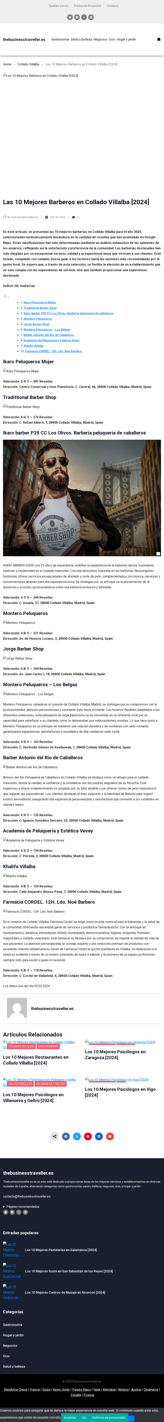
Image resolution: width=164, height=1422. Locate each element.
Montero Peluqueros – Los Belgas (47, 329)
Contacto (112, 5)
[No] (131, 1419)
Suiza (46, 1390)
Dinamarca (151, 1390)
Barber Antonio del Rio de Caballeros (49, 335)
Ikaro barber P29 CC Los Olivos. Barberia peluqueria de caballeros (68, 313)
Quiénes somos (58, 5)
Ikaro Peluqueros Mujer (40, 302)
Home (7, 64)
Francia (35, 1390)
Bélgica (123, 1390)
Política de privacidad (108, 1418)
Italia (96, 1390)
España (76, 1395)
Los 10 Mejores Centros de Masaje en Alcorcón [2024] (65, 1292)
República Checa (15, 1390)
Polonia (89, 1395)
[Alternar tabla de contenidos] (6, 297)
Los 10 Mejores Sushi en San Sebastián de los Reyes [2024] (69, 1271)
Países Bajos (81, 1390)
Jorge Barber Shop (36, 324)
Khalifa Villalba (33, 346)
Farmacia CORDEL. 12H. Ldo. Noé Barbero (53, 351)
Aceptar (70, 1418)
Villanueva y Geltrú (50, 1083)
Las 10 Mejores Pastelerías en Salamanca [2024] (61, 1250)
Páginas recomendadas (22, 1207)
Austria (136, 1390)
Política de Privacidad (87, 5)
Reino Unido (61, 1390)
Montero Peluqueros (38, 319)
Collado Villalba (28, 64)
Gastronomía (48, 1046)
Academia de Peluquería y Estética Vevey (51, 340)
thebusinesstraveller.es (24, 39)
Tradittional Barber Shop (40, 308)
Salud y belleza (20, 1083)
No (84, 1418)
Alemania (109, 1390)
